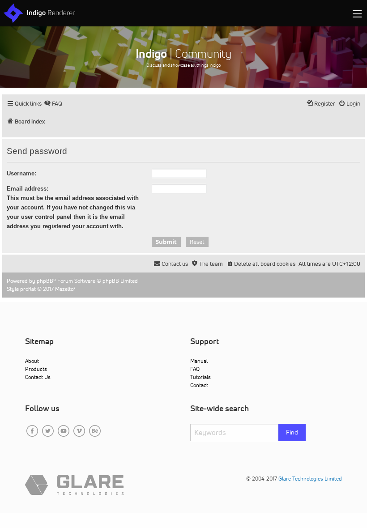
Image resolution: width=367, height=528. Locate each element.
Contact (199, 385)
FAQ (195, 369)
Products (36, 369)
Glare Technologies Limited (310, 478)
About (32, 361)
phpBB (45, 281)
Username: (21, 173)
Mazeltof (65, 289)
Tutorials (200, 377)
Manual (199, 361)
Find (292, 432)
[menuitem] (53, 103)
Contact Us (38, 377)
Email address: (27, 189)
